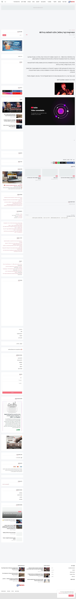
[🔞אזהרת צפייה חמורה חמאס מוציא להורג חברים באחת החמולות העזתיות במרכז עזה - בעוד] (19, 527)
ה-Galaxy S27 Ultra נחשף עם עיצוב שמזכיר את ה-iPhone (13, 271)
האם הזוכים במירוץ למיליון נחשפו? (9, 532)
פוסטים (49, 1)
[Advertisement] (38, 19)
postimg (20, 499)
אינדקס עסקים (19, 333)
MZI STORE (20, 368)
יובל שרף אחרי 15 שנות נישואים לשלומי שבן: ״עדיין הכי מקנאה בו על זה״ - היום (12, 229)
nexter (21, 364)
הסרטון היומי (43, 1)
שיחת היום (20, 217)
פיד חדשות (20, 56)
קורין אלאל (64, 159)
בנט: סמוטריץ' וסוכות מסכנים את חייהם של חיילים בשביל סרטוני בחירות (12, 248)
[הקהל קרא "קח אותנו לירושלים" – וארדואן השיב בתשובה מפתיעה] (19, 121)
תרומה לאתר (3, 591)
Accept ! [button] (71, 595)
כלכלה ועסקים (63, 574)
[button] (5, 1)
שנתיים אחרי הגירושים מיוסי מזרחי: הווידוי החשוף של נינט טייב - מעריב (13, 223)
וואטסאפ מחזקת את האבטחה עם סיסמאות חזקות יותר (12, 273)
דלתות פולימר (19, 360)
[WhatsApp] (58, 163)
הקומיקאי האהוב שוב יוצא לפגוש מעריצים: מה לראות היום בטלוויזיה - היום (13, 231)
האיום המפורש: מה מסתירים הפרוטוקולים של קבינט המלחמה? (9, 568)
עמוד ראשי (64, 1)
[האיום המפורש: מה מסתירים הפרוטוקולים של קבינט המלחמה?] (22, 569)
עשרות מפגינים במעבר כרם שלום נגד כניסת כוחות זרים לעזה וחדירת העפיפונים (12, 250)
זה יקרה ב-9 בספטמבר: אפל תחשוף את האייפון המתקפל (14, 267)
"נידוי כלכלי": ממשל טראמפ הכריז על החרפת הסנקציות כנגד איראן (12, 200)
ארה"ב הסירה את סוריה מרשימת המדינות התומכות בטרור (13, 198)
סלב (21, 331)
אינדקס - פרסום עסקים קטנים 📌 (13, 185)
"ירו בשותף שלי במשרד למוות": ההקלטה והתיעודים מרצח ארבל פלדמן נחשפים (13, 202)
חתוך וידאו (20, 338)
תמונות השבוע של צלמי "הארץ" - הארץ (15, 225)
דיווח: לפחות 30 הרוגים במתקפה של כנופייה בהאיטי (13, 205)
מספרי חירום (23, 1)
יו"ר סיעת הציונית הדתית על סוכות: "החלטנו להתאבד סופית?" (13, 241)
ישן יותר (27, 215)
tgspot (21, 366)
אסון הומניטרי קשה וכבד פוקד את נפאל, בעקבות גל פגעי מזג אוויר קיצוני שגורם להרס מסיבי (35, 569)
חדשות (55, 1)
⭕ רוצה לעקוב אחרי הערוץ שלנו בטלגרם (15, 349)
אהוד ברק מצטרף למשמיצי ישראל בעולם (9, 538)
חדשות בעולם (63, 572)
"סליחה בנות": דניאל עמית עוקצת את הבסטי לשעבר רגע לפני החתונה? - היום (12, 227)
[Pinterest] (56, 163)
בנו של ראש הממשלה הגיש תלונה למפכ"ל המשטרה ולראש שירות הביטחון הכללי (35, 575)
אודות (33, 1)
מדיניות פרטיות (17, 1)
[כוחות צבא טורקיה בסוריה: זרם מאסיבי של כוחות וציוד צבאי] (19, 116)
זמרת (70, 30)
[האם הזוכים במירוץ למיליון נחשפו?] (19, 534)
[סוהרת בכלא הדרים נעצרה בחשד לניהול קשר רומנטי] (19, 127)
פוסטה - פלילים (19, 343)
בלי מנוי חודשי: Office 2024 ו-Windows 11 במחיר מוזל (12, 264)
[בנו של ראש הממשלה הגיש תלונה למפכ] (47, 575)
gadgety (20, 362)
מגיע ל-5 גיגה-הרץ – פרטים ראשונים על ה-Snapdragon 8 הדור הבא (12, 269)
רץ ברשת (63, 576)
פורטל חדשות (19, 495)
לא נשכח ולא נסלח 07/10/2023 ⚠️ (8, 520)
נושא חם (20, 216)
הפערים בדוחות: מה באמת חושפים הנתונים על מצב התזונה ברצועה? (35, 580)
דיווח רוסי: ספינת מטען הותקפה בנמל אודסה (14, 204)
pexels (21, 497)
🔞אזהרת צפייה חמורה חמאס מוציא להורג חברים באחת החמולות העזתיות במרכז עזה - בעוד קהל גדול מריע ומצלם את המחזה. (8, 527)
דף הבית (73, 30)
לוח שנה (37, 1)
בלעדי (21, 214)
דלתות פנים (20, 358)
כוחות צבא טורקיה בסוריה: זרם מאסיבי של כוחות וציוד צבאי (9, 115)
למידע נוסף (61, 593)
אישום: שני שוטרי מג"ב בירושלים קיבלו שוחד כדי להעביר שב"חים (12, 246)
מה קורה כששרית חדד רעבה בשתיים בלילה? (34, 178)
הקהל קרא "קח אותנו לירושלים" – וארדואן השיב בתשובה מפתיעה (9, 120)
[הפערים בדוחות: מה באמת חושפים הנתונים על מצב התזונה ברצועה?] (47, 581)
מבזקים (59, 1)
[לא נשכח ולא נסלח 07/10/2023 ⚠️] (19, 521)
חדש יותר (72, 215)
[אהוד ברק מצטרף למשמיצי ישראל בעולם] (19, 539)
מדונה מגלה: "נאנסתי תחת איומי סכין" (68, 177)
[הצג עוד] (52, 163)
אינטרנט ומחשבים (63, 568)
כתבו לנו (8, 591)
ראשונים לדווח (19, 215)
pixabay (20, 493)
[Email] (54, 163)
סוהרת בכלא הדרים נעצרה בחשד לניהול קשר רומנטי (9, 126)
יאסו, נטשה (56, 177)
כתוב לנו (29, 1)
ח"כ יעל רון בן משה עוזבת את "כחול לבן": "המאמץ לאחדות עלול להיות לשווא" (13, 243)
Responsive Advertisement (38, 7)
